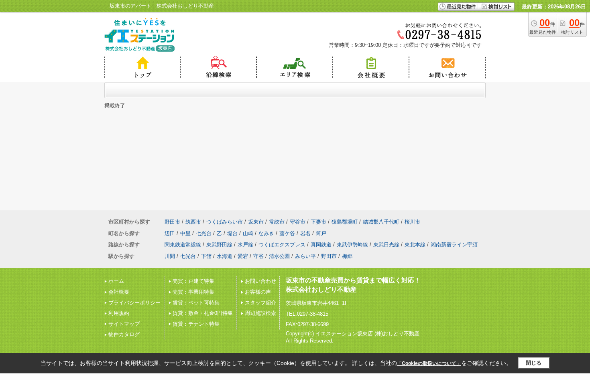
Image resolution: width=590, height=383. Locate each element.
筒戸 (321, 233)
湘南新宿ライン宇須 (454, 245)
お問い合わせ (260, 281)
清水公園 (279, 256)
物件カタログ (124, 334)
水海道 (224, 256)
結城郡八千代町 (381, 222)
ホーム (116, 281)
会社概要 (118, 292)
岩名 (305, 233)
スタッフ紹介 (260, 303)
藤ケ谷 (287, 233)
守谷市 (297, 222)
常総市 (277, 222)
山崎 (248, 233)
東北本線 (415, 245)
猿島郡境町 (345, 222)
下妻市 (318, 222)
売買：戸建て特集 (193, 281)
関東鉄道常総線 (183, 245)
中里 (185, 233)
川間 (170, 256)
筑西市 (193, 222)
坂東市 (256, 222)
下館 (206, 256)
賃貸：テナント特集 (196, 324)
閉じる (533, 363)
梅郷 (347, 256)
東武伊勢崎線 (352, 245)
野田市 (172, 222)
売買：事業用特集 (193, 292)
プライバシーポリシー (134, 303)
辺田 (170, 233)
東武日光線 (386, 245)
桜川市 (412, 222)
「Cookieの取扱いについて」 (429, 363)
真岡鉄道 (321, 245)
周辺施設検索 (260, 313)
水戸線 (245, 245)
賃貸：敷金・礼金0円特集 (203, 313)
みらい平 (305, 256)
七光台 (204, 233)
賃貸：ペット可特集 (196, 303)
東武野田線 (219, 245)
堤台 (232, 233)
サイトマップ (124, 324)
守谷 (258, 256)
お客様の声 (258, 292)
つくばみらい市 (224, 222)
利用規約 (118, 313)
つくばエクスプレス (281, 245)
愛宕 (243, 256)
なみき (266, 233)
